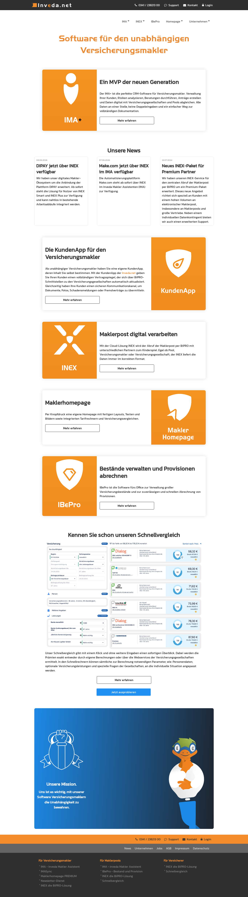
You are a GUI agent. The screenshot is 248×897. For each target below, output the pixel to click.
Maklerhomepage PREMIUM (59, 876)
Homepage (173, 21)
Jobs (159, 848)
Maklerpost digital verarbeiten (139, 334)
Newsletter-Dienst (52, 881)
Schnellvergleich (113, 881)
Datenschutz (201, 848)
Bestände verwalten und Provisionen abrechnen (147, 472)
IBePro (155, 21)
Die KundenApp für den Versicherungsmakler (75, 253)
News (127, 848)
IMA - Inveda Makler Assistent (60, 866)
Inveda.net (51, 5)
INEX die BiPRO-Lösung (56, 885)
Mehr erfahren (127, 120)
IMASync (46, 871)
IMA (124, 21)
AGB (168, 848)
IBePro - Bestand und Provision (122, 871)
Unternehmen (198, 21)
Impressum (182, 848)
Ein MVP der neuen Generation (139, 82)
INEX (139, 21)
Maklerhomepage (67, 402)
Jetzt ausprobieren (123, 692)
